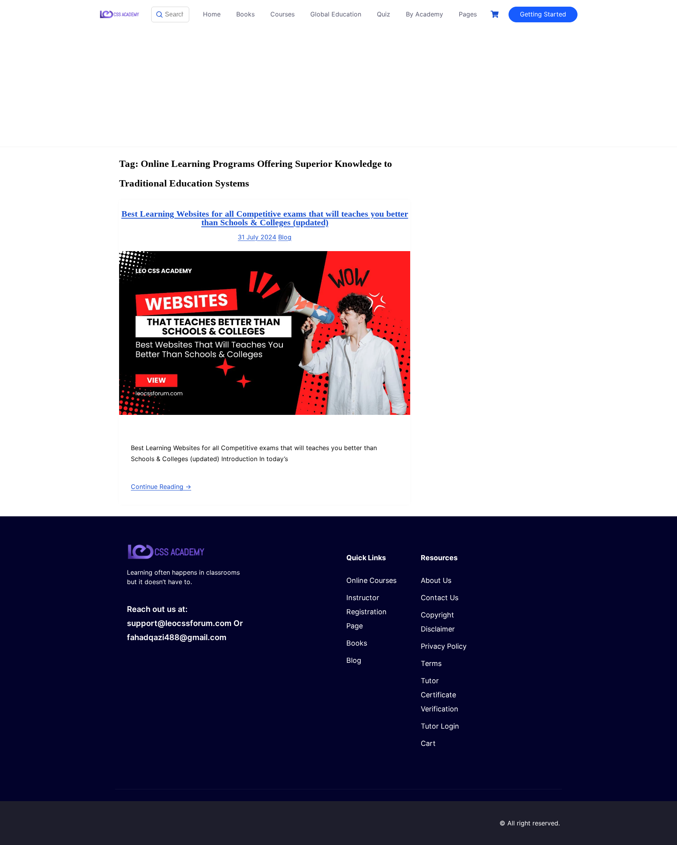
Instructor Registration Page (366, 611)
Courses (282, 14)
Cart (428, 743)
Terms (431, 663)
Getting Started (543, 14)
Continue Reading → (161, 486)
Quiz (383, 14)
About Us (436, 580)
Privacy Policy (444, 646)
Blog (284, 237)
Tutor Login (440, 726)
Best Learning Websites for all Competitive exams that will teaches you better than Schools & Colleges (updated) (264, 218)
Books (245, 14)
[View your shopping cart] (496, 14)
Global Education (335, 14)
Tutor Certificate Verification (439, 695)
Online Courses (371, 580)
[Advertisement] (338, 88)
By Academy (424, 14)
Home (212, 14)
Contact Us (439, 597)
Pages (468, 14)
